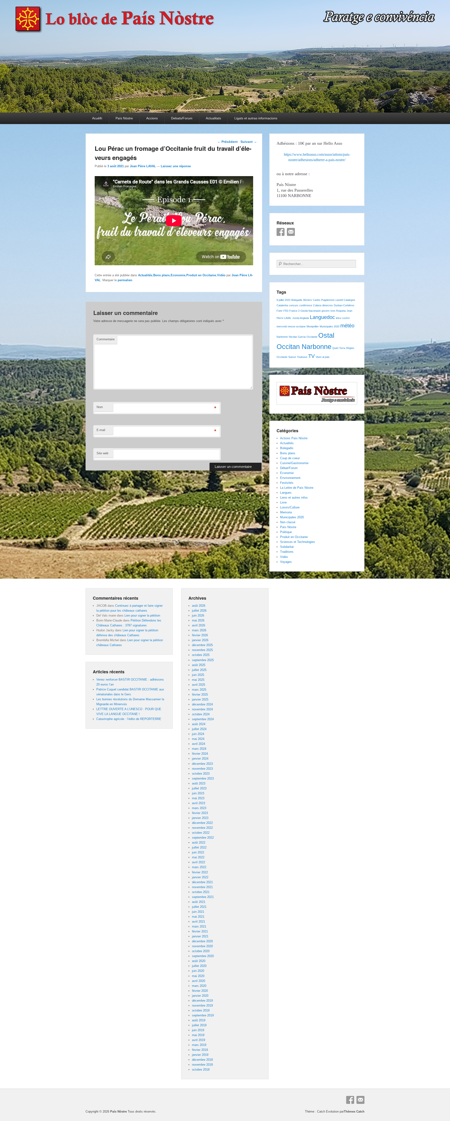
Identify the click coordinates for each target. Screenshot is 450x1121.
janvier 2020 (200, 995)
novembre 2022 (202, 827)
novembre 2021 (202, 887)
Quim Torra (338, 348)
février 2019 (200, 1050)
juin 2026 (198, 615)
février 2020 (200, 990)
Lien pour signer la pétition (142, 615)
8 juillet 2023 (283, 300)
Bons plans (161, 275)
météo (347, 326)
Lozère (346, 318)
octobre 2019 (201, 1010)
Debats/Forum (181, 118)
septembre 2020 (203, 956)
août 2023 (198, 783)
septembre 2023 (203, 778)
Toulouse (302, 357)
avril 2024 (198, 744)
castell (339, 300)
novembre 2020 (202, 946)
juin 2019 (198, 1030)
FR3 (285, 310)
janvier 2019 (200, 1055)
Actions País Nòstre (294, 438)
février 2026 (200, 635)
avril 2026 (198, 625)
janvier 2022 (200, 877)
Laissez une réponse (176, 166)
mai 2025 (198, 680)
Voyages (286, 562)
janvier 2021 (200, 936)
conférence (305, 305)
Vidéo (221, 275)
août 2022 (198, 842)
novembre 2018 (202, 1064)
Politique (286, 532)
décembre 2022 (202, 823)
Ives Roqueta (338, 310)
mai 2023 (198, 798)
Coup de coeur (290, 458)
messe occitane (297, 326)
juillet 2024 (199, 729)
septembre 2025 (203, 660)
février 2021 (200, 931)
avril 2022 (198, 862)
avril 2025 (198, 684)
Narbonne (282, 336)
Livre (283, 502)
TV (311, 356)
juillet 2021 (199, 907)
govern (326, 310)
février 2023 (200, 813)
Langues (286, 492)
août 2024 (198, 724)
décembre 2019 (202, 1000)
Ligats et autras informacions (255, 118)
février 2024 (200, 753)
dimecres (327, 305)
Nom (100, 407)
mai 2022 (198, 857)
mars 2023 (199, 808)
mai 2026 (198, 620)
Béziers (307, 300)
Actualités (145, 275)
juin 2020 (198, 971)
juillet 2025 (199, 670)
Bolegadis (296, 300)
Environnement (290, 478)
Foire (279, 310)
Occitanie (312, 336)
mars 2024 (199, 748)
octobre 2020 (201, 951)
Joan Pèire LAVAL (143, 166)
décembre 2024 (202, 704)
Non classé (287, 522)
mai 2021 (198, 916)
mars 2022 (199, 867)
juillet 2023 (199, 788)
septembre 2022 (203, 837)
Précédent (227, 142)
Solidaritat (287, 547)
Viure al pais (323, 357)
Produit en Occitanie (201, 275)
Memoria (286, 512)
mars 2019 (199, 1045)
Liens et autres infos (294, 497)
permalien (125, 280)
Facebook (281, 232)
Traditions (286, 551)
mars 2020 (199, 986)
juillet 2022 (199, 847)
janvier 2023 (200, 818)
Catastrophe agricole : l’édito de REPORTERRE (128, 719)
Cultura (317, 305)
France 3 (294, 310)
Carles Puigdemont (323, 300)
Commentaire (106, 339)
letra (338, 318)
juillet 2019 (199, 1025)
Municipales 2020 (329, 326)
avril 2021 (198, 921)
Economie (178, 275)
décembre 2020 (202, 941)
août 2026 (198, 605)
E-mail (101, 430)
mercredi (282, 326)
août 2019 (198, 1020)
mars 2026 (199, 630)
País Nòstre (124, 118)
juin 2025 (198, 675)
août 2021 (198, 902)
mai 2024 (198, 739)
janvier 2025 (200, 699)
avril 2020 (198, 981)
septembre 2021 (203, 897)
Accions (152, 118)
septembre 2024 (203, 719)
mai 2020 (198, 976)
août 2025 (198, 665)
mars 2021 (199, 926)
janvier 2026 (200, 640)
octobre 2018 (201, 1069)
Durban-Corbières (344, 305)
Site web (102, 453)
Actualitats (213, 118)
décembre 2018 (202, 1059)
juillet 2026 (199, 610)
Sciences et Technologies (297, 542)
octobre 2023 (201, 773)
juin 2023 (198, 793)
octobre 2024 (201, 714)
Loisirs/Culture (290, 507)
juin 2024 (198, 734)
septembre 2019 (203, 1015)
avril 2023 (198, 803)
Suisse (292, 357)
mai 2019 (198, 1035)
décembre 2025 (202, 645)
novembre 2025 (202, 650)
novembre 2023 (202, 768)
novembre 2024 (202, 709)
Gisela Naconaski (310, 310)
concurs (293, 305)
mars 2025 (199, 689)
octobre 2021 (201, 892)
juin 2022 (198, 852)
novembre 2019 (202, 1005)
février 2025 (200, 694)
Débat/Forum (289, 468)
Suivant (248, 142)
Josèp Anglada (300, 318)
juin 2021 (198, 911)
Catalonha (282, 305)
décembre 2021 (202, 882)
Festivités (286, 483)
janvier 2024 (200, 758)
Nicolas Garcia (297, 336)
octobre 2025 (201, 655)
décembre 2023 (202, 763)
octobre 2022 (201, 832)
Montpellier (313, 326)
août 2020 (198, 961)
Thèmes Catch (354, 1111)
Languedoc (322, 317)
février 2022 (200, 872)
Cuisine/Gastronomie (294, 463)
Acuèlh (97, 118)
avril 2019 (198, 1040)
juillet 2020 (199, 966)
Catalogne (349, 300)
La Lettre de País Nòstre (296, 487)
